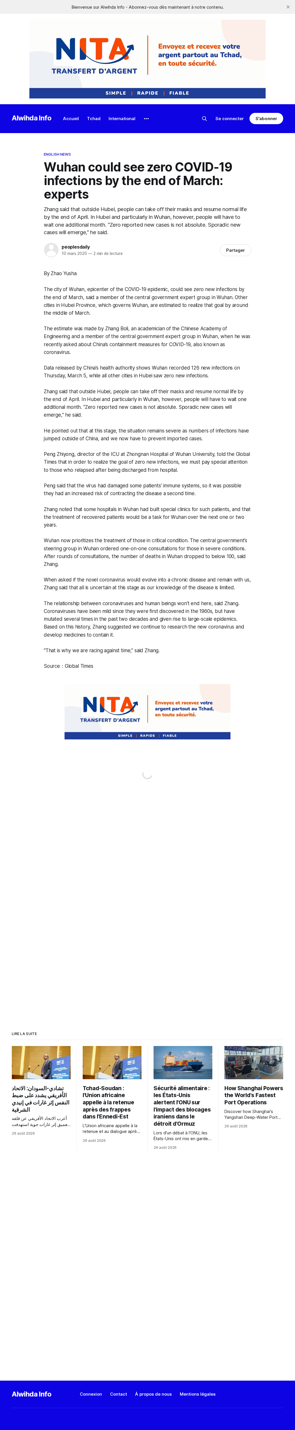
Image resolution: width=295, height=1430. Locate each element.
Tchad (94, 118)
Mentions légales (197, 1394)
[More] (146, 118)
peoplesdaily (76, 247)
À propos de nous (153, 1394)
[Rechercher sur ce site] (204, 118)
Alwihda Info (32, 118)
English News (57, 154)
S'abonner (266, 118)
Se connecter (229, 118)
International (122, 118)
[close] (288, 7)
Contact (118, 1394)
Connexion (91, 1394)
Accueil (71, 118)
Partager (235, 250)
